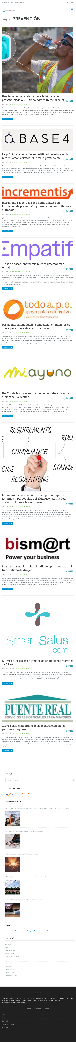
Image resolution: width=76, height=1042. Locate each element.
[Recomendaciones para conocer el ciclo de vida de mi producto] (13, 910)
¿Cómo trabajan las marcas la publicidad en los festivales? (22, 854)
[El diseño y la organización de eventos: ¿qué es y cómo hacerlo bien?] (13, 887)
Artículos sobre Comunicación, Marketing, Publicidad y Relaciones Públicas (29, 931)
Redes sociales (9, 972)
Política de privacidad (8, 1024)
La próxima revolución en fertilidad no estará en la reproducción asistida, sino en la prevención (35, 156)
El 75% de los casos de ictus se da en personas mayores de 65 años (37, 662)
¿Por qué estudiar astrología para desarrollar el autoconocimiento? (24, 831)
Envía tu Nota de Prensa (24, 794)
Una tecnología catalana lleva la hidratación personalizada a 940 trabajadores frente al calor (33, 98)
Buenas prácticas (10, 950)
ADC (6, 947)
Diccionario (5, 2)
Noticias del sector (10, 969)
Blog (3, 1014)
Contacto (4, 1018)
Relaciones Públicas (11, 975)
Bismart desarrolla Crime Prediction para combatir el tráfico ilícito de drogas (37, 568)
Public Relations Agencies (18, 2)
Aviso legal (5, 1027)
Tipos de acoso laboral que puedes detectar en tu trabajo (33, 265)
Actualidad (8, 944)
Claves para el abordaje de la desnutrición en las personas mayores (33, 727)
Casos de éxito (9, 953)
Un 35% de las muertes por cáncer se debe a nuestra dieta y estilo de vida (35, 395)
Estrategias (8, 966)
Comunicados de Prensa (22, 104)
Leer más (7, 119)
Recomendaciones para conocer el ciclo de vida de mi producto (23, 900)
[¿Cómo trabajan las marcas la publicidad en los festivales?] (13, 864)
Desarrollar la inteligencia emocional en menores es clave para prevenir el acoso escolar (36, 326)
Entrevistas (8, 963)
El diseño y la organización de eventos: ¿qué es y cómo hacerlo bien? (25, 877)
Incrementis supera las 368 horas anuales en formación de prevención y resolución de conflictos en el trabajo (37, 206)
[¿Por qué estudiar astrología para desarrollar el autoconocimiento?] (13, 841)
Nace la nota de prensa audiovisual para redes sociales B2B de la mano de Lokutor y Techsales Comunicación (37, 808)
